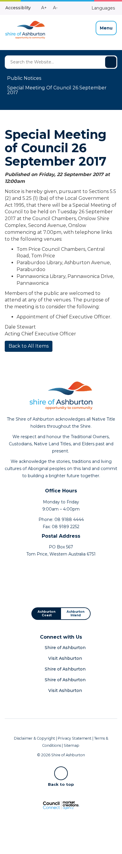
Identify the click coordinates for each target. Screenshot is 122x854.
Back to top (61, 784)
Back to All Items (29, 346)
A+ (44, 8)
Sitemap (71, 745)
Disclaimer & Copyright (34, 738)
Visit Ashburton (65, 658)
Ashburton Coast (46, 613)
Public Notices (24, 78)
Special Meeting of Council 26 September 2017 (57, 90)
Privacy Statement (75, 738)
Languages (102, 8)
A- (55, 8)
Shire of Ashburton (65, 647)
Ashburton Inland (75, 613)
